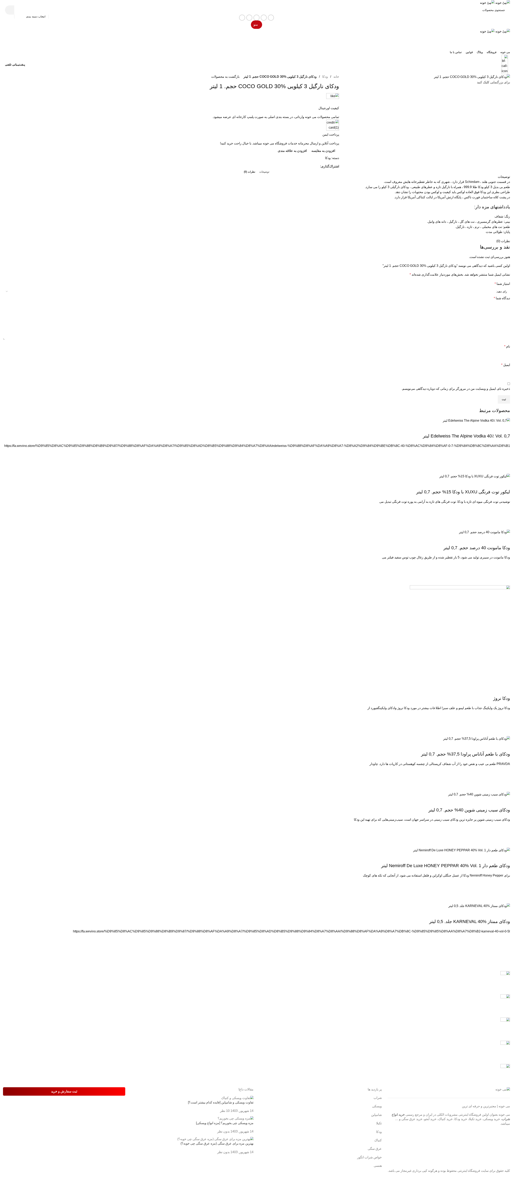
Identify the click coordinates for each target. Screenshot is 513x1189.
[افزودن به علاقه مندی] (505, 453)
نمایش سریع (505, 469)
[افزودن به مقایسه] (505, 428)
